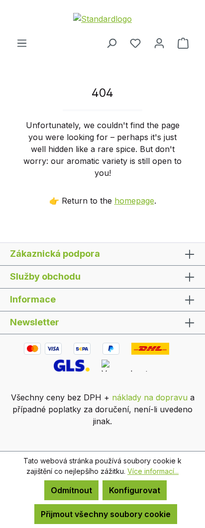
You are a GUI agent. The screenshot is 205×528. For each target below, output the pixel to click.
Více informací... (153, 471)
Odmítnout (71, 490)
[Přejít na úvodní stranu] (102, 18)
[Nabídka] (22, 43)
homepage (134, 201)
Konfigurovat (134, 490)
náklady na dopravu (150, 397)
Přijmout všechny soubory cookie (106, 514)
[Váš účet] (159, 43)
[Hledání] (111, 43)
